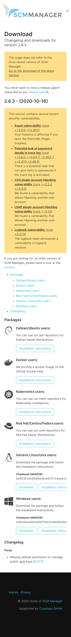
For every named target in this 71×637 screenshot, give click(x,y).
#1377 (38, 561)
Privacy (26, 592)
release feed (37, 92)
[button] (67, 11)
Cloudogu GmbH (50, 608)
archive (9, 267)
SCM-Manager (52, 601)
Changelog (17, 311)
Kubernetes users (28, 290)
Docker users (25, 285)
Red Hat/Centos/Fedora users (36, 296)
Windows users (26, 306)
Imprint (13, 592)
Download (26, 487)
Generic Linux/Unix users (33, 301)
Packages (16, 274)
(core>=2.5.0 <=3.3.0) (35, 184)
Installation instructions (35, 348)
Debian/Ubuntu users (30, 280)
